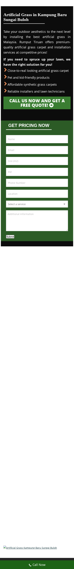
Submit (10, 236)
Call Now (39, 565)
